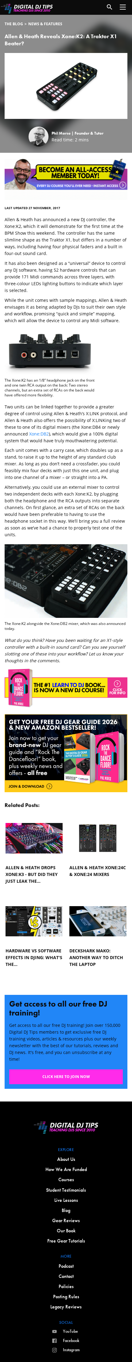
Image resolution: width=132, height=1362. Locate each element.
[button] (123, 7)
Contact (66, 1276)
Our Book (66, 1230)
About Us (66, 1159)
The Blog (14, 23)
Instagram (71, 1349)
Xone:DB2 (39, 434)
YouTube (70, 1331)
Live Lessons (66, 1200)
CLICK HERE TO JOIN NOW (66, 1076)
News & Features (45, 23)
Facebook (71, 1340)
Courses (66, 1179)
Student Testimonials (66, 1190)
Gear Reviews (66, 1220)
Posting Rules (66, 1296)
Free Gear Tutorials (66, 1241)
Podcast (66, 1266)
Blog (66, 1210)
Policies (66, 1286)
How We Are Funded (66, 1169)
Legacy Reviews (66, 1306)
